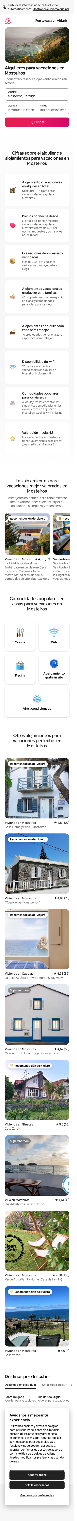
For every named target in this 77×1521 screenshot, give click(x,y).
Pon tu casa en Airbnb (51, 21)
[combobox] (37, 96)
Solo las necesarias (37, 1485)
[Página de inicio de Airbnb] (8, 20)
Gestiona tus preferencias (37, 1495)
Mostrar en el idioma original (51, 9)
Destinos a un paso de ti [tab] (20, 1385)
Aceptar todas (37, 1475)
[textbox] (21, 110)
